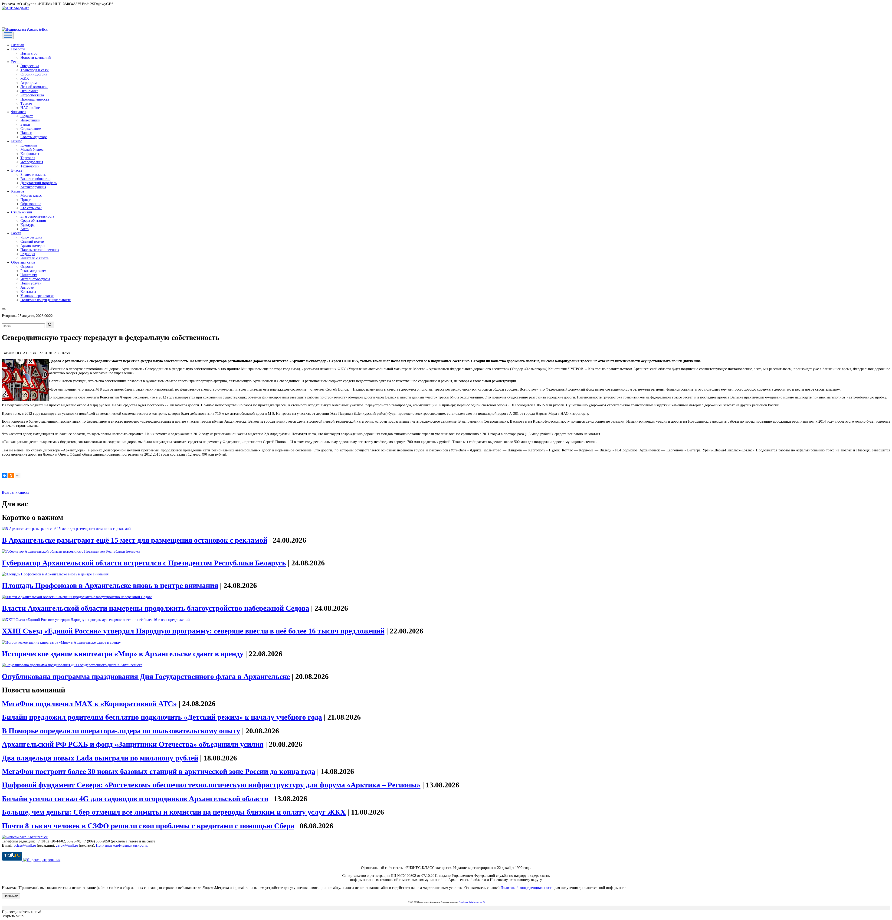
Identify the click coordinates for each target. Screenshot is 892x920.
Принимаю (11, 896)
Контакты (28, 292)
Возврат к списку (16, 492)
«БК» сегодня (31, 237)
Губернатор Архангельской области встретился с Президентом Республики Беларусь (144, 563)
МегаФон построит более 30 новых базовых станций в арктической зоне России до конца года (158, 771)
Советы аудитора (33, 137)
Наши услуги (31, 283)
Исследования (31, 162)
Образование (30, 204)
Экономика (29, 91)
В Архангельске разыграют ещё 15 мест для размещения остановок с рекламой (134, 540)
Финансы (18, 112)
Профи (25, 200)
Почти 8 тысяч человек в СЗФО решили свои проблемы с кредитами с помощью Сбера (148, 826)
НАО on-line (30, 108)
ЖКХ (24, 78)
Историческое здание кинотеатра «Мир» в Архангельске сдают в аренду (122, 653)
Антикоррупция (33, 187)
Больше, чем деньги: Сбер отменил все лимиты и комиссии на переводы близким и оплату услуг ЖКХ (174, 812)
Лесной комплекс (34, 87)
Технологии (29, 166)
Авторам (27, 287)
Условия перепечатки (37, 296)
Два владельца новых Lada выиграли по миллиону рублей (100, 758)
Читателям (28, 275)
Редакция (27, 254)
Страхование (30, 128)
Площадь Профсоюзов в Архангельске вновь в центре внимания (110, 585)
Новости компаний (35, 57)
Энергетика (29, 66)
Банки (25, 124)
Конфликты (29, 154)
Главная (17, 45)
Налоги (26, 133)
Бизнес (16, 141)
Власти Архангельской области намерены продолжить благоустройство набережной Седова (155, 608)
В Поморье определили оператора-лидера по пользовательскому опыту (121, 731)
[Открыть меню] (7, 35)
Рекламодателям (33, 271)
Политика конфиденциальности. (122, 845)
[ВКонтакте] (4, 475)
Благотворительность (37, 216)
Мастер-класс (31, 195)
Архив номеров (32, 246)
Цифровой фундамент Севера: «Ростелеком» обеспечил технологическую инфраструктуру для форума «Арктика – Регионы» (211, 785)
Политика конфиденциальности (45, 300)
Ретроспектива (32, 95)
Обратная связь (23, 262)
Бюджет (26, 116)
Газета (16, 233)
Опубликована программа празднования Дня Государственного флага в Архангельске (146, 676)
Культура (27, 225)
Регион (17, 62)
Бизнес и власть (33, 174)
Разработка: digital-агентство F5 (472, 902)
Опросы (26, 266)
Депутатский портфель (38, 183)
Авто (24, 229)
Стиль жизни (21, 212)
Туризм (26, 103)
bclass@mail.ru (24, 845)
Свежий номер (32, 241)
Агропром (28, 83)
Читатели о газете (34, 258)
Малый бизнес (31, 149)
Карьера (17, 191)
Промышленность (34, 99)
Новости (18, 49)
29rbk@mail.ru (67, 845)
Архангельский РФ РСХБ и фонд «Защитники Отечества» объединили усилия (132, 744)
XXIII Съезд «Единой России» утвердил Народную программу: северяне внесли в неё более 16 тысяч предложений (193, 631)
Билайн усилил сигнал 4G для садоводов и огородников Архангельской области (135, 798)
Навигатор (28, 53)
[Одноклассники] (11, 475)
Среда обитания (33, 220)
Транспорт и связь (34, 70)
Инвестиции (30, 120)
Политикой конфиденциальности (527, 888)
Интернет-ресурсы (35, 279)
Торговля (27, 158)
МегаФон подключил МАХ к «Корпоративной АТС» (89, 703)
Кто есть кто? (31, 208)
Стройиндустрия (33, 74)
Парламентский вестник (39, 250)
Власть (16, 170)
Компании (28, 145)
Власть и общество (35, 179)
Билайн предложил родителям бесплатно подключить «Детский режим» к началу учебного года (162, 717)
